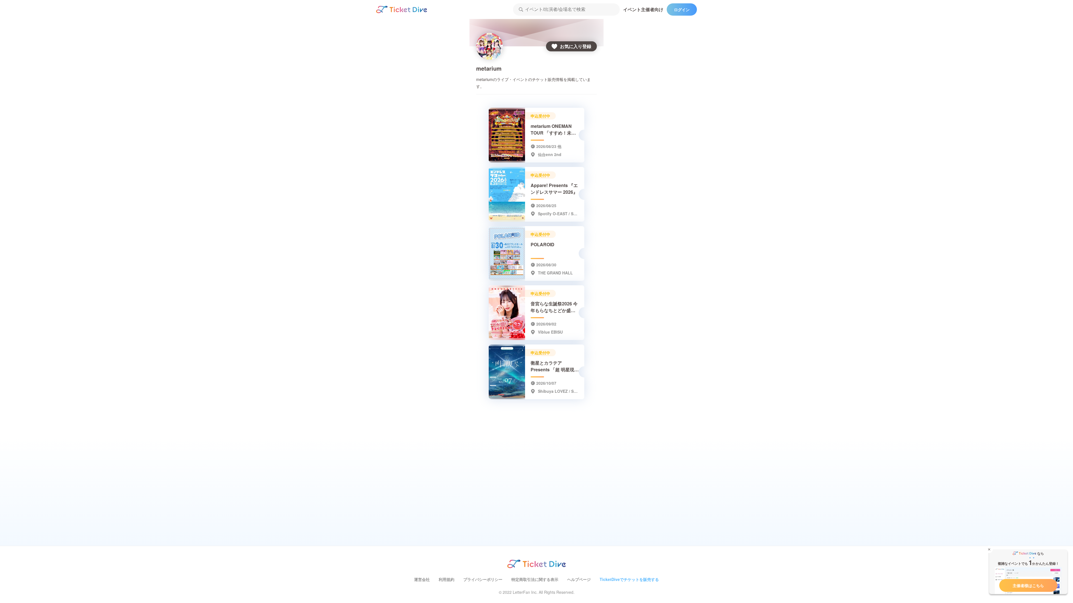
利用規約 (446, 579)
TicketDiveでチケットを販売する (629, 579)
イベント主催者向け (643, 9)
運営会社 (422, 579)
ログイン (682, 9)
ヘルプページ (579, 579)
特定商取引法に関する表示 (534, 579)
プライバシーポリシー (482, 579)
